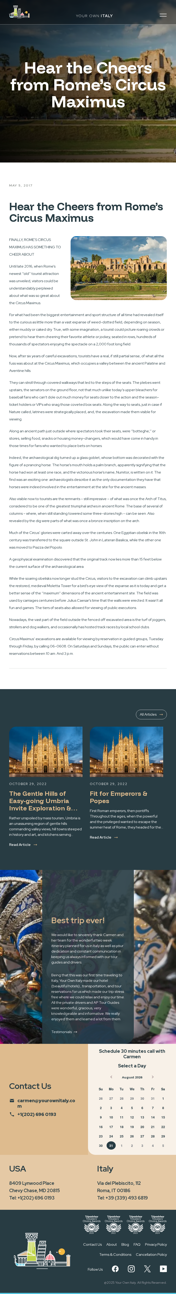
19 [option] (132, 1126)
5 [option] (132, 1107)
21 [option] (153, 1126)
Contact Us (92, 1244)
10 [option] (111, 1117)
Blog (125, 1244)
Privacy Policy (156, 1244)
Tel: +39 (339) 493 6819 (122, 1198)
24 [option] (111, 1136)
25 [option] (122, 1136)
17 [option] (111, 1126)
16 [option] (101, 1126)
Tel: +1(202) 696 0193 (32, 1198)
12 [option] (132, 1117)
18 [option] (122, 1126)
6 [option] (142, 1107)
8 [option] (163, 1107)
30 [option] (142, 1098)
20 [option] (142, 1126)
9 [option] (101, 1117)
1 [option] (163, 1098)
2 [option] (101, 1107)
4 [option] (122, 1107)
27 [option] (111, 1098)
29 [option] (132, 1098)
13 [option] (142, 1117)
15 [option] (163, 1117)
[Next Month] (153, 1078)
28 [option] (122, 1098)
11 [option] (122, 1117)
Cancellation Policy (151, 1254)
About (111, 1244)
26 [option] (101, 1098)
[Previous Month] (110, 1078)
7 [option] (153, 1107)
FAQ (137, 1244)
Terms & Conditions (115, 1254)
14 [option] (153, 1117)
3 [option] (111, 1107)
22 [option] (163, 1126)
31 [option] (153, 1098)
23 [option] (101, 1136)
